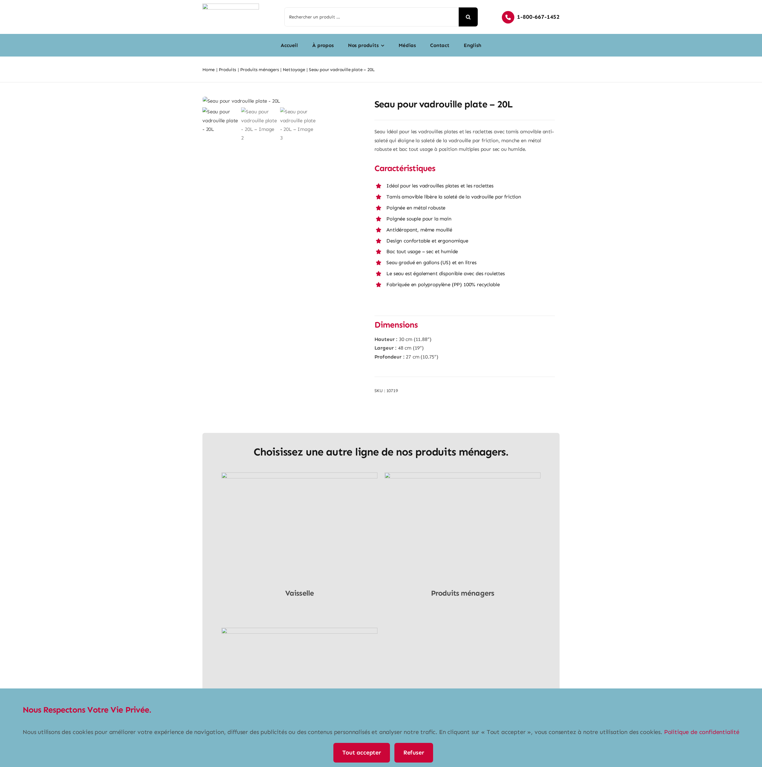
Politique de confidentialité (701, 731)
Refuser (413, 752)
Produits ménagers (462, 593)
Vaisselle (299, 593)
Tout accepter (361, 752)
